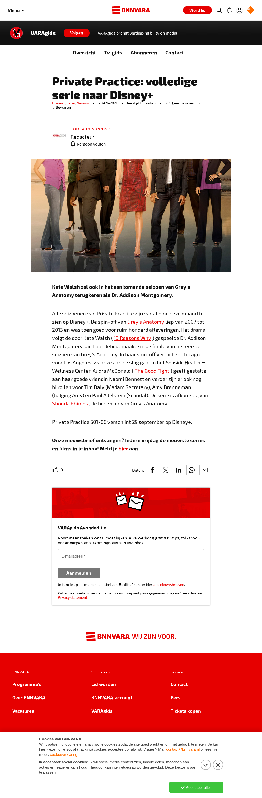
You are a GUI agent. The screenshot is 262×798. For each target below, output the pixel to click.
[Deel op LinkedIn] (178, 470)
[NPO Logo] (250, 10)
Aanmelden (78, 572)
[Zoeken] (219, 10)
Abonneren (143, 52)
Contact (174, 52)
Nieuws (83, 103)
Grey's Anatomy (145, 321)
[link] (59, 135)
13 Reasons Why (132, 338)
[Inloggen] (239, 10)
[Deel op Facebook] (152, 470)
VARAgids (43, 33)
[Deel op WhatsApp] (192, 470)
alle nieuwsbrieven (168, 584)
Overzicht (84, 52)
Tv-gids (113, 52)
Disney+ (59, 103)
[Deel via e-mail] (205, 470)
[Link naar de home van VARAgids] (16, 33)
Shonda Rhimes (70, 403)
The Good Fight (152, 371)
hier (123, 448)
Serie (72, 103)
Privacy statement (72, 597)
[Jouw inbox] (229, 10)
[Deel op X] (165, 470)
